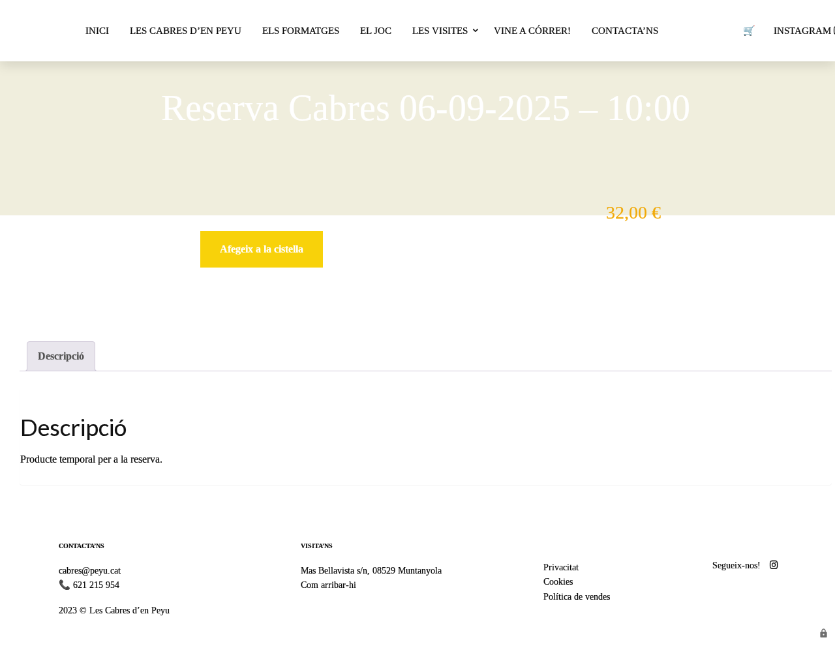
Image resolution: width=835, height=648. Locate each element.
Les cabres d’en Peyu (185, 30)
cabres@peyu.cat (90, 570)
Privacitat (561, 567)
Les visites (440, 30)
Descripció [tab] (61, 356)
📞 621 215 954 (89, 584)
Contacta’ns (625, 30)
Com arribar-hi (328, 584)
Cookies (558, 581)
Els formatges (300, 30)
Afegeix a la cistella (261, 249)
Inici (97, 30)
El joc (375, 30)
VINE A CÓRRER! (532, 30)
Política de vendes (576, 596)
